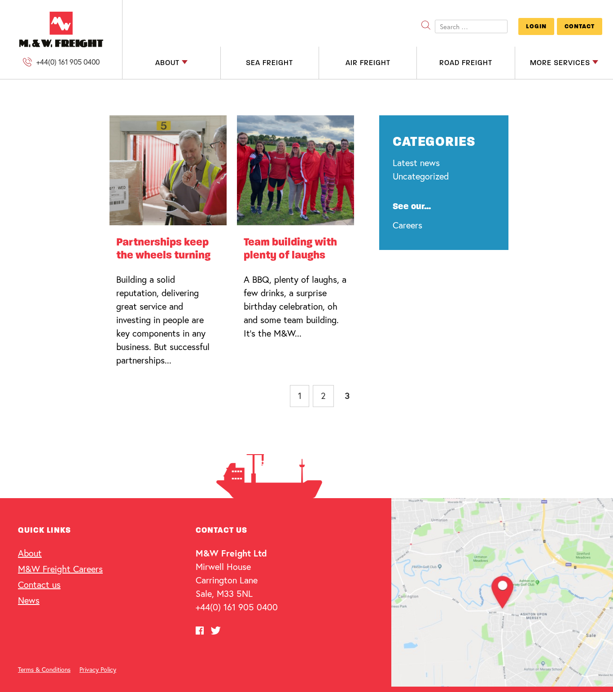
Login (536, 26)
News (28, 600)
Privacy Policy (97, 669)
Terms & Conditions (44, 669)
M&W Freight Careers (60, 569)
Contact (580, 26)
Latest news (416, 163)
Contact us (39, 584)
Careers (407, 225)
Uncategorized (421, 176)
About (30, 553)
